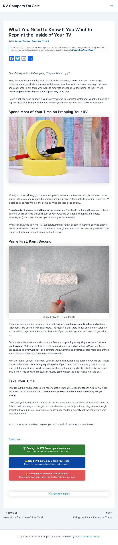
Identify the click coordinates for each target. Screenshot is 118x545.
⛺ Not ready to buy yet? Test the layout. (47, 475)
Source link (14, 439)
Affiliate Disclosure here (82, 50)
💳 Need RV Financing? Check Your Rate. (47, 462)
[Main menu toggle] (111, 6)
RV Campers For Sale (21, 6)
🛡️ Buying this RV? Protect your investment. (47, 450)
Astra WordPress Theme (87, 536)
